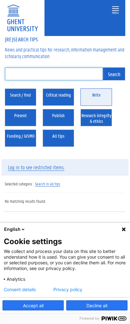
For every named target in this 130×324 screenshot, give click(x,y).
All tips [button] (58, 136)
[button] (115, 9)
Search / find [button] (20, 95)
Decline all (96, 305)
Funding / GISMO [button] (20, 136)
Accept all (33, 305)
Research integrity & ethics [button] (96, 118)
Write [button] (96, 95)
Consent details (20, 289)
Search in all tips (47, 183)
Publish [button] (58, 115)
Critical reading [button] (58, 95)
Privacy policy (67, 289)
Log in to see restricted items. (36, 167)
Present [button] (20, 115)
